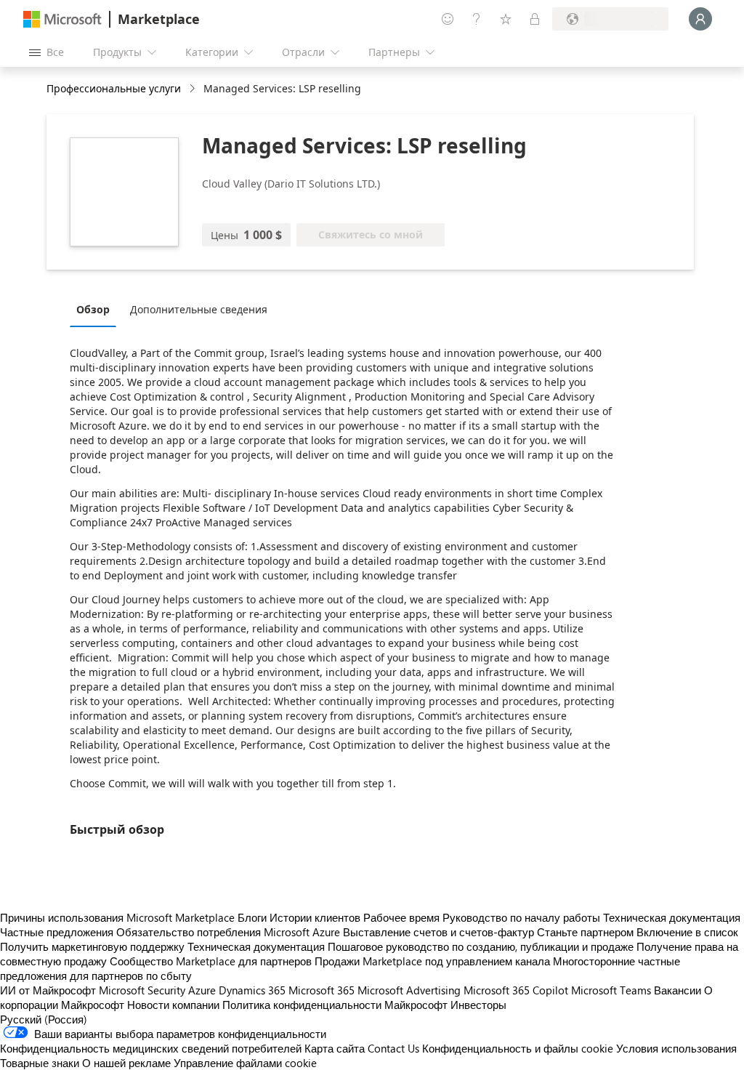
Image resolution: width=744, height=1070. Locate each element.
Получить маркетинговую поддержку (92, 946)
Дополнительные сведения (198, 309)
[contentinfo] (193, 89)
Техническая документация (671, 917)
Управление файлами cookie (245, 1062)
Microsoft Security (142, 990)
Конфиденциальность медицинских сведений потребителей (151, 1048)
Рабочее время (401, 917)
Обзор (93, 309)
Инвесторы (478, 1004)
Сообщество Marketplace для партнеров (211, 961)
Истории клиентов (315, 917)
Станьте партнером (585, 932)
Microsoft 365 (321, 990)
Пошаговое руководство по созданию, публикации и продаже (481, 946)
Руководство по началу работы (521, 917)
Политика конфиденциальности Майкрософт (335, 1004)
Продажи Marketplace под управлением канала (432, 961)
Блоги (252, 917)
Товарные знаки (39, 1062)
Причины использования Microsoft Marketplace (117, 917)
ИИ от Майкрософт (48, 990)
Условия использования (676, 1048)
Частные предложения (56, 932)
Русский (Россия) (43, 1019)
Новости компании (173, 1004)
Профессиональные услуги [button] (113, 88)
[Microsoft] (62, 19)
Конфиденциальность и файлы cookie (517, 1048)
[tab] (97, 309)
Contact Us (393, 1048)
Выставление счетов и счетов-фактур (438, 932)
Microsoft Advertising (409, 990)
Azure (202, 990)
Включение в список (687, 932)
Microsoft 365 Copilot (516, 990)
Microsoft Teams (611, 990)
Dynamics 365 (252, 990)
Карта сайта (334, 1048)
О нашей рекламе (126, 1062)
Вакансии (677, 990)
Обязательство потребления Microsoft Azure (229, 932)
